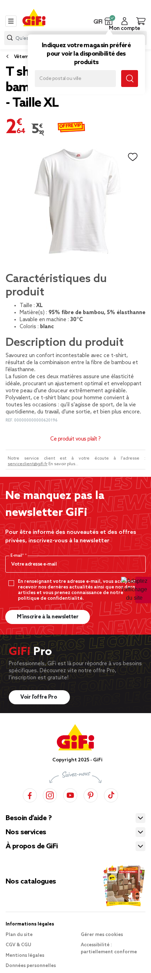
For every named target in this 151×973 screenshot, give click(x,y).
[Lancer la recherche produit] (10, 38)
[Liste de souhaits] (133, 157)
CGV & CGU (18, 945)
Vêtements (26, 57)
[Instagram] (50, 794)
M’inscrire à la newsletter (47, 617)
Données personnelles (31, 965)
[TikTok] (111, 794)
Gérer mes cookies (102, 934)
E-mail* (18, 555)
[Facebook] (30, 794)
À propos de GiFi (32, 846)
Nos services (26, 832)
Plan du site (19, 934)
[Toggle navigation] (11, 21)
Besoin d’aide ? (29, 818)
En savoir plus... (63, 464)
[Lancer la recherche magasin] (129, 78)
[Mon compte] (124, 21)
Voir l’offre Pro (39, 697)
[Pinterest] (91, 794)
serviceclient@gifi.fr (27, 464)
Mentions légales (25, 955)
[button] (108, 21)
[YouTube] (70, 794)
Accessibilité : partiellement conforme (109, 948)
